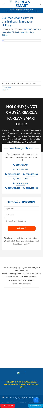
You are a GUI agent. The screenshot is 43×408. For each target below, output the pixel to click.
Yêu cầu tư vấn (36, 406)
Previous (6, 87)
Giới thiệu (16, 397)
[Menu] (3, 4)
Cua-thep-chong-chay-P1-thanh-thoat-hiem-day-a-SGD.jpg (21, 32)
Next (5, 90)
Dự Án (31, 397)
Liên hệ (25, 399)
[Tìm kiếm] (40, 4)
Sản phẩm (24, 397)
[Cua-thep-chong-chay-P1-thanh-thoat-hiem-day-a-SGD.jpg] (21, 59)
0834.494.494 (8, 406)
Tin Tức (18, 399)
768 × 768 (26, 29)
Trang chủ (8, 397)
